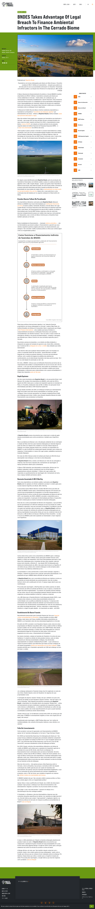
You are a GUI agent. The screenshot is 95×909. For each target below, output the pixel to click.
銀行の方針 (5, 891)
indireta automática (51, 223)
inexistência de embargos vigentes (43, 112)
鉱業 (74, 4)
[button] (2, 63)
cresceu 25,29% (26, 124)
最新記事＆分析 (6, 893)
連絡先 (84, 892)
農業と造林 (66, 4)
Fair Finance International (25, 330)
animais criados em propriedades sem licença (32, 775)
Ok (91, 906)
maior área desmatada (25, 127)
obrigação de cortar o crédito (38, 346)
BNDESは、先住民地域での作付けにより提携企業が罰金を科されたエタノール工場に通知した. (79, 185)
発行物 (3, 895)
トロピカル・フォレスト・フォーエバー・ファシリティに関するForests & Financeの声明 (79, 194)
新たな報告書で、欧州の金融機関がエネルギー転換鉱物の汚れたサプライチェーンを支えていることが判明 (79, 203)
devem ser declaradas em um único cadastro (44, 645)
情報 (80, 4)
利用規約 (84, 894)
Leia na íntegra (26, 802)
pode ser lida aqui (35, 372)
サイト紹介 (5, 898)
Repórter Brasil (30, 80)
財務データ (5, 888)
